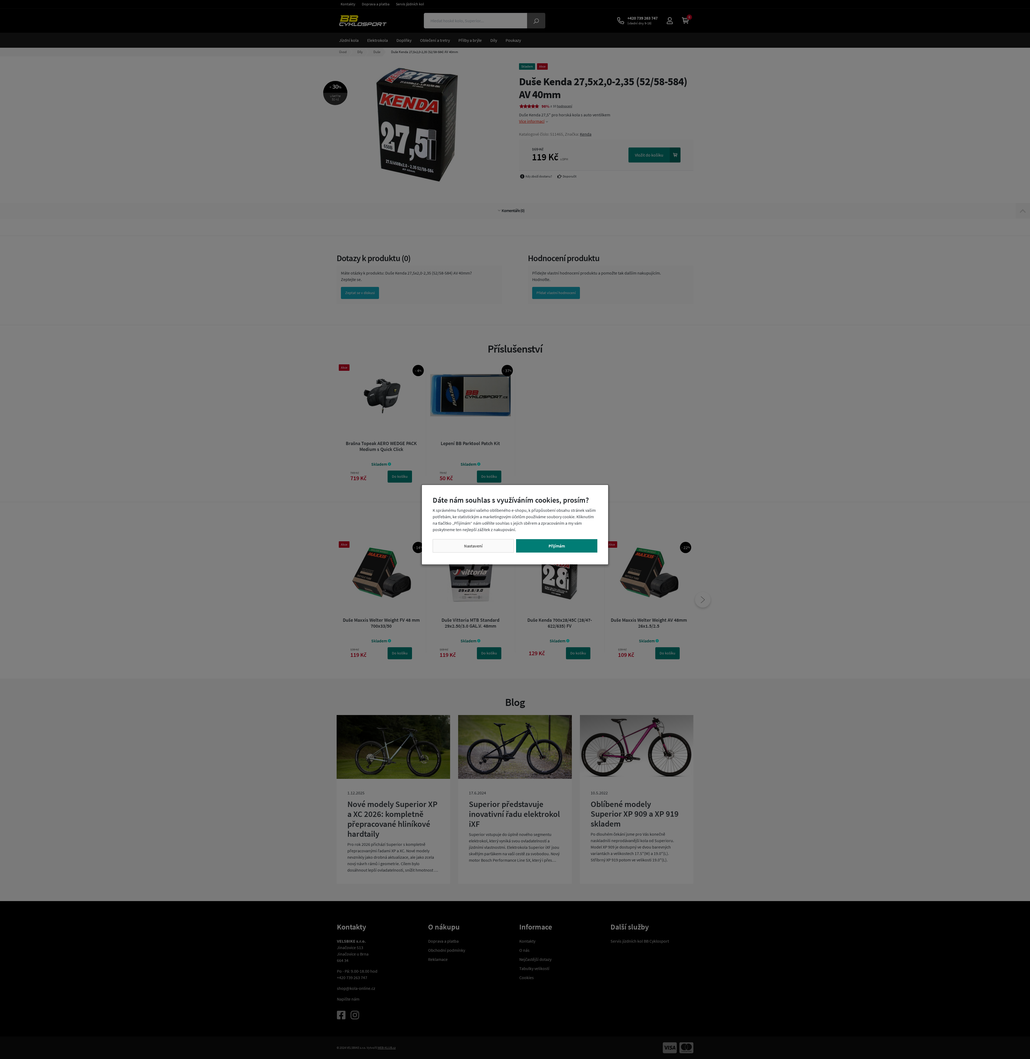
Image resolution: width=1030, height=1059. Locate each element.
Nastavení (473, 546)
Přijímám (557, 546)
